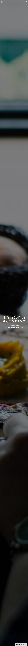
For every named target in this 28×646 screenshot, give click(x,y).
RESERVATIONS (21, 644)
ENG (26, 1)
